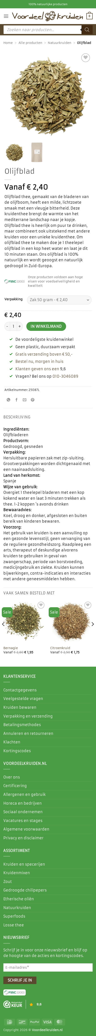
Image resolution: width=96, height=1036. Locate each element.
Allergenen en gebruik (24, 794)
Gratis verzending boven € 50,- (44, 354)
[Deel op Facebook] (16, 400)
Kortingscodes (17, 751)
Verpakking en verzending (28, 716)
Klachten (11, 742)
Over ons (11, 777)
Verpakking (13, 299)
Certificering (15, 785)
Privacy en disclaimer (23, 838)
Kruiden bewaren (19, 707)
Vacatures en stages (22, 820)
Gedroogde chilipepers (25, 890)
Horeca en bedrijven (22, 803)
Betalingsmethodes (22, 724)
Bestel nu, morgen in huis (39, 361)
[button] (6, 16)
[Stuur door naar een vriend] (24, 400)
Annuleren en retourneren (28, 733)
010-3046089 (65, 376)
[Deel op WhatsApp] (8, 400)
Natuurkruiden (59, 43)
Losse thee (13, 925)
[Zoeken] (87, 29)
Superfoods (14, 916)
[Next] (92, 633)
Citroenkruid (60, 648)
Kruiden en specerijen (24, 864)
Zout (7, 881)
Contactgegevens (20, 690)
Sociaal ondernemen (23, 812)
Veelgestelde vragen (23, 698)
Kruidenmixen (16, 873)
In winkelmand (46, 326)
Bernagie (10, 648)
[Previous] (3, 633)
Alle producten (30, 43)
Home (8, 43)
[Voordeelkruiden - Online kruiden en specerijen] (47, 16)
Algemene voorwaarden (26, 829)
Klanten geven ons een (37, 369)
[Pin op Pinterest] (32, 400)
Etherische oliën (18, 899)
